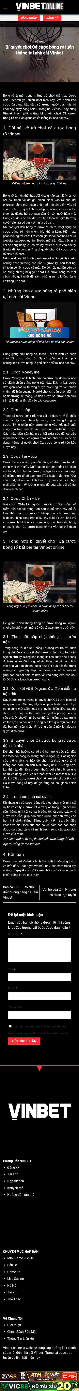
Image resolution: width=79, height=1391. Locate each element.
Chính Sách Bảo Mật (22, 1332)
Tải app (12, 1174)
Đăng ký (13, 1167)
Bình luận (15, 934)
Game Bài (14, 1272)
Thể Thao (39, 41)
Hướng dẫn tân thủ (20, 1195)
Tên (11, 969)
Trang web (15, 1007)
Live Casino (15, 1279)
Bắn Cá (12, 1265)
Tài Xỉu (12, 1292)
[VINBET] (39, 7)
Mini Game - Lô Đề (20, 1258)
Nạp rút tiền (15, 1181)
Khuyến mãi (16, 1188)
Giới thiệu (14, 1325)
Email (12, 988)
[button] (5, 7)
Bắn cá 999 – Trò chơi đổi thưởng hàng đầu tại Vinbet (20, 892)
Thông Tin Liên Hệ (20, 1339)
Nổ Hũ (12, 1286)
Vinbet (38, 1353)
